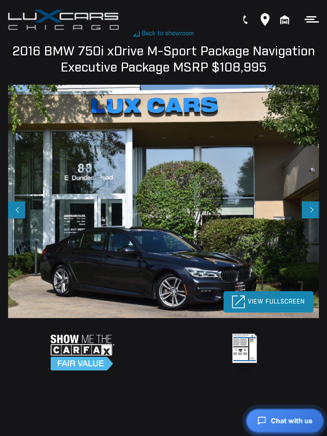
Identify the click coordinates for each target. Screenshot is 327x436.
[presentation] (16, 209)
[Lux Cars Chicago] (63, 20)
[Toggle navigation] (309, 19)
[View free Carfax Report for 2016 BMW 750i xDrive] (83, 353)
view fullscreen (276, 302)
